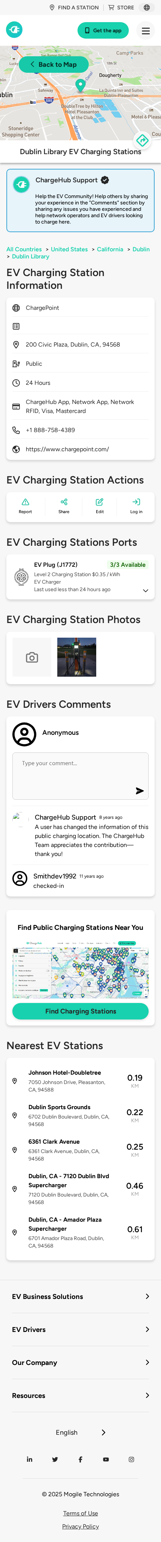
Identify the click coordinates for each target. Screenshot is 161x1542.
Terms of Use (80, 1513)
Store (125, 8)
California (110, 249)
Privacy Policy (80, 1526)
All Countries (24, 249)
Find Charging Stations (80, 1011)
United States (69, 249)
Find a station (78, 8)
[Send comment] (140, 791)
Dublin (141, 249)
